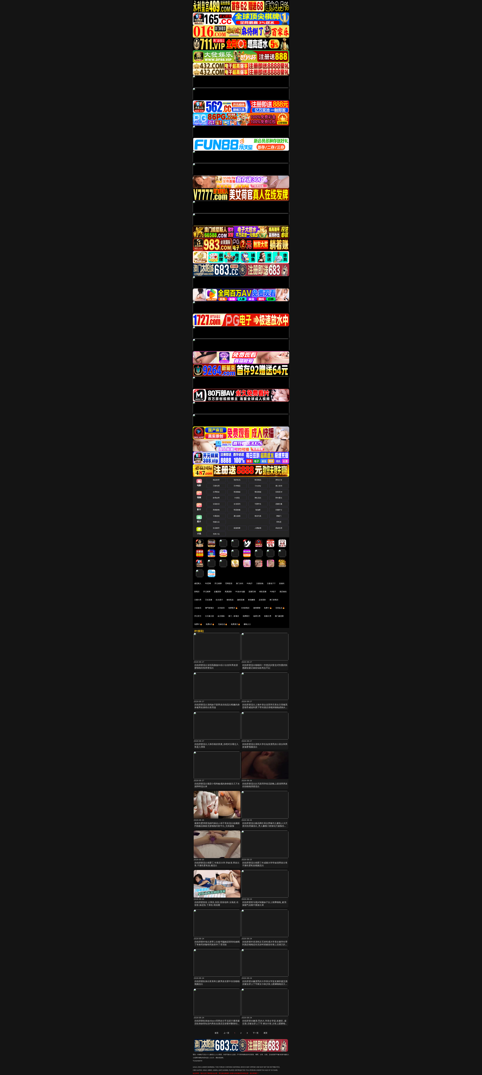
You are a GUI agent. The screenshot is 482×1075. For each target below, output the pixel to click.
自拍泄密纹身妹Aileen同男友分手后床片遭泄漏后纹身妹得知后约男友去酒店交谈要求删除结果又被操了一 (217, 1023)
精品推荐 (216, 480)
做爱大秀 (256, 616)
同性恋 (278, 522)
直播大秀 (267, 616)
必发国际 (262, 599)
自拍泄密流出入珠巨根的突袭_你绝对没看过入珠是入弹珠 (216, 745)
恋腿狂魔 (279, 504)
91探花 (237, 498)
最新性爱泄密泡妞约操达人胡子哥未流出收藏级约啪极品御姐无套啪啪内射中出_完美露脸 (217, 824)
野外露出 (279, 498)
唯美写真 (258, 516)
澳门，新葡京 (233, 616)
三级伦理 (216, 486)
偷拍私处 (230, 599)
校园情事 (237, 528)
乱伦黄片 (219, 599)
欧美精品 (258, 480)
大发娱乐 (197, 608)
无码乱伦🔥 (280, 608)
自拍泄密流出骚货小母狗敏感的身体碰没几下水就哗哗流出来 (217, 785)
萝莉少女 (279, 480)
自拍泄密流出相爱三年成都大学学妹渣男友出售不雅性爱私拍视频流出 (265, 864)
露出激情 (237, 516)
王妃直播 (208, 599)
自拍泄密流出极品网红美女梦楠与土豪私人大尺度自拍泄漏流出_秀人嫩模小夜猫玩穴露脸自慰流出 (265, 826)
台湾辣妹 (216, 492)
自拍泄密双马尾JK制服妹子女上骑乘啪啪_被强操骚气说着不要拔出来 (264, 903)
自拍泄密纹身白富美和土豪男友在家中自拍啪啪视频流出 (217, 982)
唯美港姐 (258, 492)
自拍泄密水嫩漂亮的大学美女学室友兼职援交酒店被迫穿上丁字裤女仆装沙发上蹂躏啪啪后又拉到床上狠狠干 (265, 984)
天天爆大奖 (209, 616)
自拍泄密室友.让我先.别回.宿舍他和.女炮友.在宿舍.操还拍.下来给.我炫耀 (216, 903)
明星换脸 (237, 510)
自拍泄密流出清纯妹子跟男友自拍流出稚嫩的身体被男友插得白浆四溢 (217, 706)
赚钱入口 (247, 624)
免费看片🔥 (233, 608)
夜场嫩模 (251, 599)
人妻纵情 (258, 528)
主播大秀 (197, 599)
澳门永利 (239, 583)
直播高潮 (252, 591)
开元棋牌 (218, 583)
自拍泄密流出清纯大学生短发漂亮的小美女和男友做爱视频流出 (265, 745)
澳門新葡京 (209, 608)
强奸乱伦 (237, 480)
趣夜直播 (240, 599)
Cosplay (258, 486)
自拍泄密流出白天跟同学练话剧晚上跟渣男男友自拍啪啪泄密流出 (265, 785)
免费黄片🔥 (235, 624)
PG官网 (208, 583)
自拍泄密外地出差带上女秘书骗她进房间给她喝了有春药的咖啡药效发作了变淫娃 (217, 943)
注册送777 (271, 583)
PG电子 (250, 583)
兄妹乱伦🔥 (222, 624)
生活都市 (216, 528)
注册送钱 (259, 583)
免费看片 (246, 616)
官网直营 (228, 583)
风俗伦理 (279, 528)
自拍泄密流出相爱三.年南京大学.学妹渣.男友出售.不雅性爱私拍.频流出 (216, 864)
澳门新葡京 (273, 599)
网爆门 (278, 516)
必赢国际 (217, 591)
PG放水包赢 (240, 591)
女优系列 (237, 504)
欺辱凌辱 (216, 498)
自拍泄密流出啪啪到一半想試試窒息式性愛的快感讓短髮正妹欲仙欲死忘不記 (265, 666)
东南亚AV (278, 492)
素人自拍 (279, 486)
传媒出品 (216, 522)
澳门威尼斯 (279, 616)
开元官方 (197, 616)
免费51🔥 (268, 608)
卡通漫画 (216, 516)
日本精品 (237, 486)
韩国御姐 (237, 492)
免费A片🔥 (210, 624)
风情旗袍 (216, 510)
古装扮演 (216, 504)
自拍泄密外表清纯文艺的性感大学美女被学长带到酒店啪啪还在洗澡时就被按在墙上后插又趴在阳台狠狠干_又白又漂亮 (265, 944)
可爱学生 (258, 504)
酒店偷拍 (283, 591)
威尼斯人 (197, 583)
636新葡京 (245, 608)
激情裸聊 (256, 608)
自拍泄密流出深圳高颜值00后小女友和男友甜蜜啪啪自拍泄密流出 (216, 666)
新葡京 (197, 591)
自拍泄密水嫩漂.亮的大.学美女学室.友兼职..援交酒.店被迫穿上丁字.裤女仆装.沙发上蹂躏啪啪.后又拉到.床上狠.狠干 (264, 1023)
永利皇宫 (221, 608)
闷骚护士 (279, 510)
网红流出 (258, 498)
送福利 (281, 583)
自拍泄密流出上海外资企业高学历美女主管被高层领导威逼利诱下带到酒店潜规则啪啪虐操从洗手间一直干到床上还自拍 (265, 707)
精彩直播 (262, 591)
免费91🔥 (198, 624)
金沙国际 (221, 616)
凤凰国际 (228, 591)
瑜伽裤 (257, 510)
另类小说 (216, 534)
